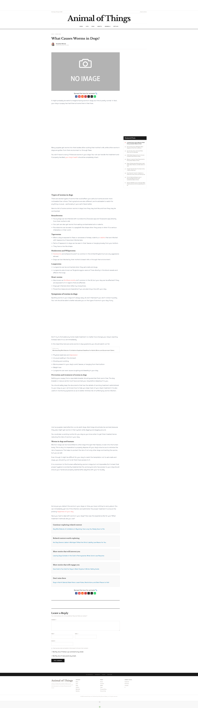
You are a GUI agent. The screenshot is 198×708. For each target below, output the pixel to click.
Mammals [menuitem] (107, 26)
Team (101, 687)
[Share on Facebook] (76, 96)
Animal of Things (62, 680)
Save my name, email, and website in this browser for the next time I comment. (70, 648)
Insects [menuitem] (99, 26)
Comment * (54, 619)
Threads (126, 685)
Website (53, 640)
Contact (102, 683)
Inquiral (103, 674)
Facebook (127, 681)
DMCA (101, 685)
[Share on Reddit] (82, 96)
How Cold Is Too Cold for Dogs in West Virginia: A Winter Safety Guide (76, 569)
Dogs (52, 34)
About (101, 681)
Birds (77, 681)
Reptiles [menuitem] (115, 26)
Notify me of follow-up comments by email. (68, 652)
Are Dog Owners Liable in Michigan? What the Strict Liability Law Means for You (79, 542)
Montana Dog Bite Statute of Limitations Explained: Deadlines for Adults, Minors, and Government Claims (83, 350)
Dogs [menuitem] (93, 26)
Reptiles (78, 691)
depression (74, 355)
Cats (77, 683)
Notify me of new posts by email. (64, 656)
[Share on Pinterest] (85, 96)
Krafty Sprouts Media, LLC (103, 696)
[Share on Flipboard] (79, 96)
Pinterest (127, 683)
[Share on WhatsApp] (95, 96)
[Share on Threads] (92, 96)
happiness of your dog (65, 512)
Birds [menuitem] (81, 26)
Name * (53, 633)
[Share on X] (88, 96)
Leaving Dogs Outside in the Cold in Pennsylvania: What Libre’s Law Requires (78, 556)
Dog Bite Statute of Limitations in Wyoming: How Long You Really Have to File (79, 529)
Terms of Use (103, 691)
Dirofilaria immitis (70, 280)
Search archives (143, 11)
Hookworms (57, 254)
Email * (76, 633)
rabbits (102, 238)
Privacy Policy (103, 689)
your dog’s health (71, 157)
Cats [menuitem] (87, 26)
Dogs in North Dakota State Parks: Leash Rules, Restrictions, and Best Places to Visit (81, 582)
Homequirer (97, 674)
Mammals (78, 689)
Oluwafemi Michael (61, 43)
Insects (77, 687)
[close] (99, 702)
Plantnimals (109, 674)
